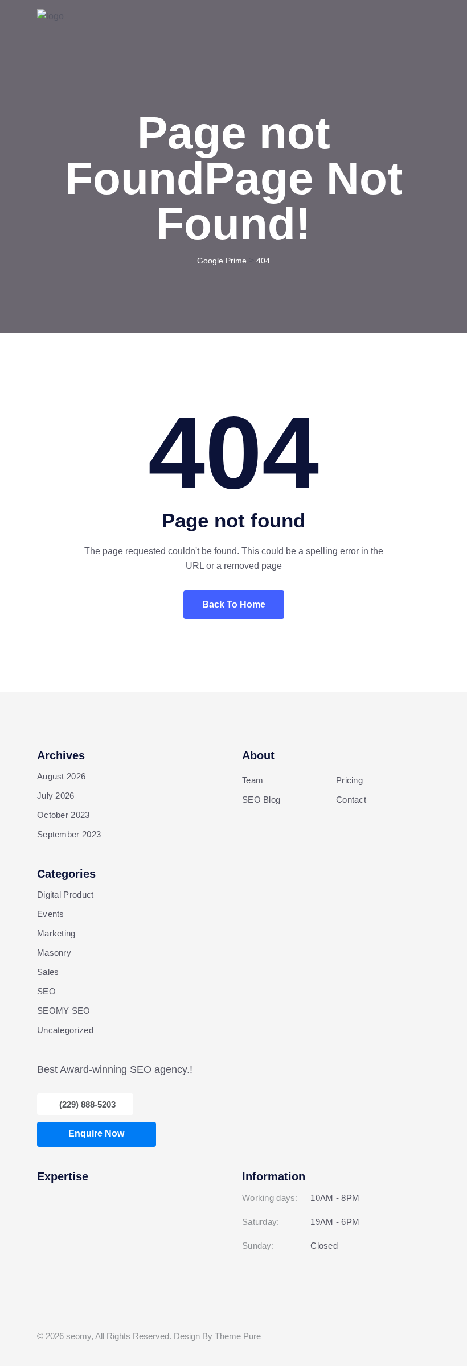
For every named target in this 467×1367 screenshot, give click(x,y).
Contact (351, 799)
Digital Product (65, 894)
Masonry (54, 952)
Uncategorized (65, 1030)
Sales (48, 972)
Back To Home (233, 604)
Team (252, 780)
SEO (46, 991)
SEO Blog (261, 799)
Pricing (349, 780)
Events (50, 914)
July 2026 (56, 795)
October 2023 (63, 815)
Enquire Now (96, 1133)
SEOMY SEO (64, 1010)
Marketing (56, 933)
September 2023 (69, 834)
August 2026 (61, 776)
